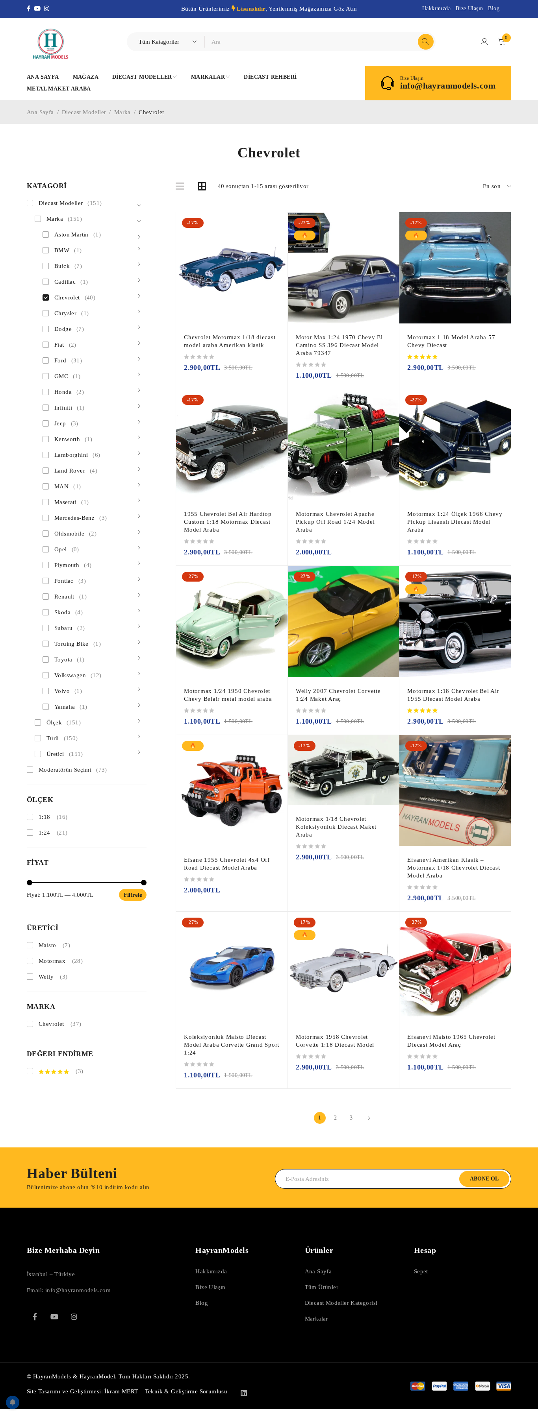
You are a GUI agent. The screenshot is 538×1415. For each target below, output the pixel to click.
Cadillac (71, 282)
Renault (70, 596)
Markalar (316, 1318)
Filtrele (133, 895)
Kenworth (73, 439)
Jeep (66, 423)
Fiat (65, 345)
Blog (493, 8)
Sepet (421, 1271)
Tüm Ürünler (321, 1287)
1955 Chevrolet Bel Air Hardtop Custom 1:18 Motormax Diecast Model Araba (228, 522)
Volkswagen (78, 675)
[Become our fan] (35, 1316)
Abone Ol (484, 1179)
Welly (46, 977)
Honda (69, 392)
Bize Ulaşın (469, 8)
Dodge (69, 329)
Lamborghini (77, 455)
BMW (68, 250)
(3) (78, 1071)
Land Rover (75, 470)
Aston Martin (77, 234)
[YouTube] (39, 9)
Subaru (69, 628)
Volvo (68, 691)
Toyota (69, 659)
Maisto (47, 945)
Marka (122, 112)
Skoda (68, 612)
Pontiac (70, 581)
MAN (67, 486)
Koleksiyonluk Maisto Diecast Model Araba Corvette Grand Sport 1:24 (231, 1045)
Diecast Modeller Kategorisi (341, 1303)
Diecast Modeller (84, 112)
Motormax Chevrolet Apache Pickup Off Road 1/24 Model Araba (335, 522)
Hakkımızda (436, 8)
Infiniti (69, 408)
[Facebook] (30, 9)
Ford (68, 360)
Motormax (52, 961)
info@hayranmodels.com (447, 86)
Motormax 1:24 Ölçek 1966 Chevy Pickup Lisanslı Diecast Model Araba (455, 522)
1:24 (44, 832)
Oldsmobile (75, 533)
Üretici (64, 754)
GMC (67, 376)
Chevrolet (74, 297)
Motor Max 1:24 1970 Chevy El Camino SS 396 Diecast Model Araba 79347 (339, 345)
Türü (62, 738)
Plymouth (72, 565)
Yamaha (70, 707)
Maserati (71, 502)
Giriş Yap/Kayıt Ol (484, 41)
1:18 (44, 817)
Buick (68, 266)
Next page (367, 1118)
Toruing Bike (77, 644)
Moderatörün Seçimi (73, 770)
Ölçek (63, 722)
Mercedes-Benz (80, 518)
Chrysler (71, 313)
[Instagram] (47, 9)
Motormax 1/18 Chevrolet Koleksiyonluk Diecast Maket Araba (336, 827)
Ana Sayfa (40, 112)
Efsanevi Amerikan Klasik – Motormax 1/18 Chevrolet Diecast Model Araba (453, 868)
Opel (66, 549)
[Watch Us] (54, 1316)
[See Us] (74, 1316)
